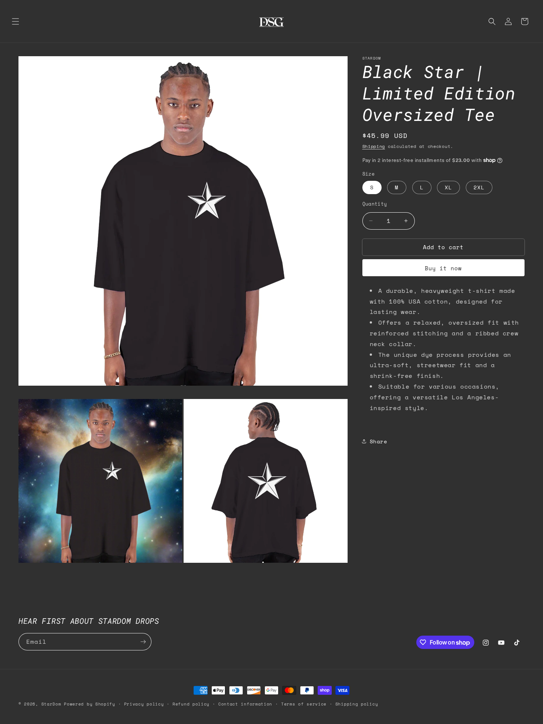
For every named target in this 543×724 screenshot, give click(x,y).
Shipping (373, 146)
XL (448, 187)
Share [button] (378, 441)
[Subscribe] (143, 641)
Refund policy (191, 704)
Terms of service (304, 704)
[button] (15, 21)
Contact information (245, 704)
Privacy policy (144, 704)
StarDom (51, 704)
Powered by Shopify (89, 704)
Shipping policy (356, 704)
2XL (479, 187)
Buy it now (443, 268)
